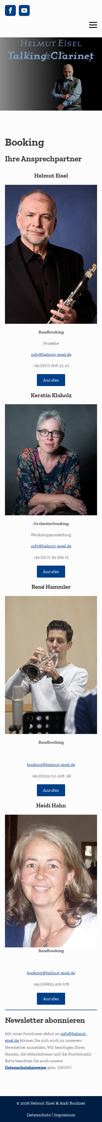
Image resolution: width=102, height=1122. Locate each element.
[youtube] (24, 10)
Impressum (64, 1115)
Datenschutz (39, 1115)
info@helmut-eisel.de (51, 354)
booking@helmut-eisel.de (51, 764)
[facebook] (10, 10)
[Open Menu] (93, 25)
